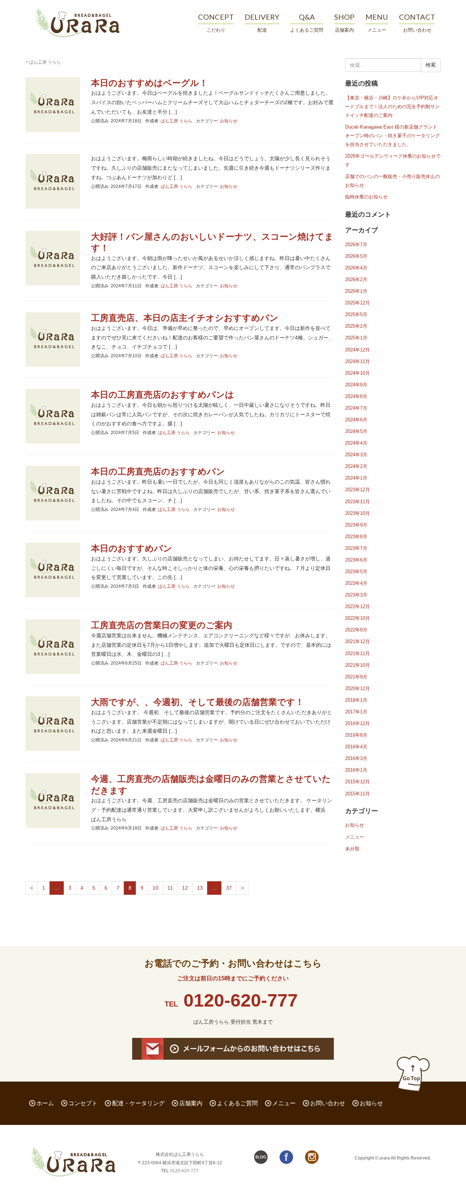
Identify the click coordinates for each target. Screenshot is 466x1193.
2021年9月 (356, 677)
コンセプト (83, 1103)
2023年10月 (357, 513)
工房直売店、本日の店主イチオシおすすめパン (185, 318)
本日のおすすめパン (131, 548)
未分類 (352, 848)
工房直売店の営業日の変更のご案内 (161, 625)
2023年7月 (356, 548)
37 (229, 888)
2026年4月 (356, 268)
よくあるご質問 (237, 1103)
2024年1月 (356, 478)
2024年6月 (356, 419)
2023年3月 (356, 595)
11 (170, 888)
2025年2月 (356, 326)
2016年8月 (356, 735)
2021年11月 (357, 653)
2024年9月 (356, 384)
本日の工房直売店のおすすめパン (158, 471)
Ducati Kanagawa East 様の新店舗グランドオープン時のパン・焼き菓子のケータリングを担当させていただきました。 (392, 135)
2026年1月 (356, 291)
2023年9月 (356, 525)
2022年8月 (356, 630)
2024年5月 (356, 431)
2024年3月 (356, 454)
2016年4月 (356, 746)
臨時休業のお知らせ (366, 197)
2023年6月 (356, 560)
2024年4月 (356, 443)
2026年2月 (356, 279)
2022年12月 (357, 606)
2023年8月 (356, 536)
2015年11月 (357, 793)
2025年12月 (357, 303)
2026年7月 (356, 244)
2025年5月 (356, 314)
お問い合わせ (327, 1103)
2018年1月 (356, 700)
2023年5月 (356, 571)
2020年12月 (357, 688)
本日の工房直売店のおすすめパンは (162, 394)
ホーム (45, 1103)
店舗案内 (190, 1103)
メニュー (354, 837)
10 (155, 888)
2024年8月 (356, 396)
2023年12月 (357, 489)
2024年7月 (356, 408)
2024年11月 (357, 361)
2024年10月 (357, 373)
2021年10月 (357, 665)
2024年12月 (357, 350)
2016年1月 (356, 770)
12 (185, 888)
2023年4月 (356, 583)
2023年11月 (357, 501)
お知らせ (228, 120)
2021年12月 (357, 641)
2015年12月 (357, 781)
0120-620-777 (240, 1000)
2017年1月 (356, 711)
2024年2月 (356, 466)
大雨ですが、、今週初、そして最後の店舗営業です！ (197, 702)
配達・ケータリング (138, 1103)
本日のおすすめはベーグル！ (149, 83)
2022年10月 (357, 618)
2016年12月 (357, 723)
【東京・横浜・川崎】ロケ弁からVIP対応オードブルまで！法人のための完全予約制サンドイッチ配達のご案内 (392, 106)
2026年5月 (356, 256)
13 (200, 888)
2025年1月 (356, 337)
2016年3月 (356, 758)
